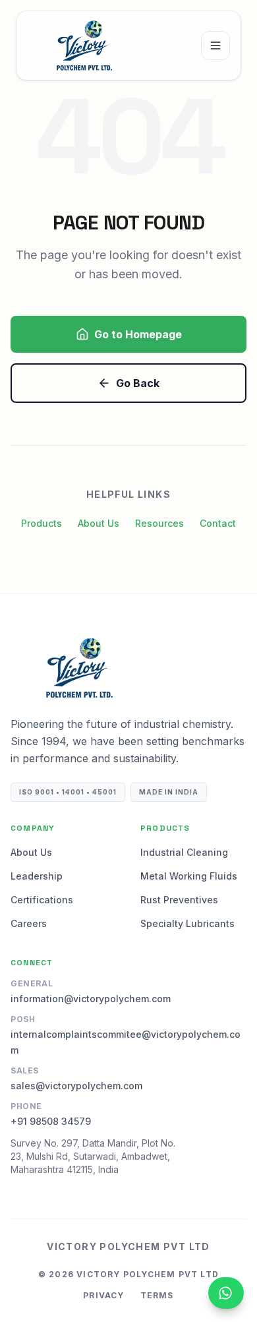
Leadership (37, 876)
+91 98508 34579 (51, 1121)
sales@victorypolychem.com (76, 1085)
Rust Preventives (179, 899)
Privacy (103, 1295)
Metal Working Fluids (188, 876)
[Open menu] (215, 45)
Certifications (42, 899)
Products (41, 523)
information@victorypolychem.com (91, 998)
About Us (98, 523)
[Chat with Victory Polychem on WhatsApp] (226, 1293)
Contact (218, 523)
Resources (159, 523)
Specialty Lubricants (187, 923)
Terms (157, 1295)
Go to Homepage (138, 334)
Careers (29, 923)
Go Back (137, 383)
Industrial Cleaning (184, 852)
